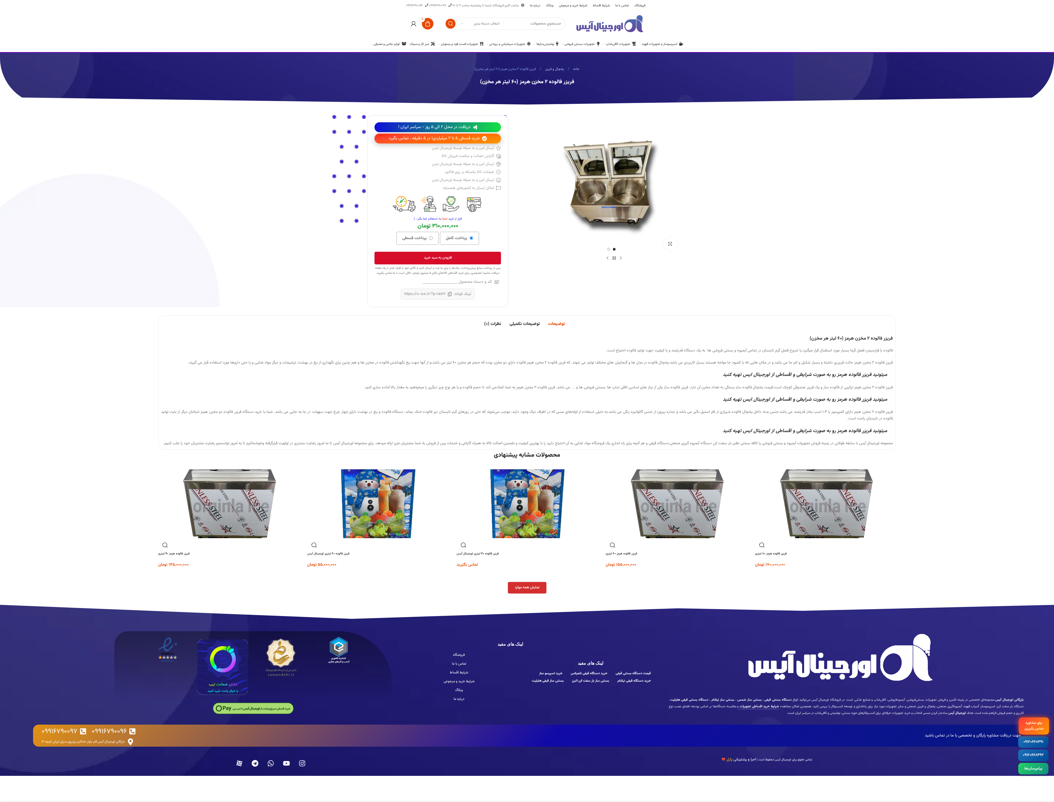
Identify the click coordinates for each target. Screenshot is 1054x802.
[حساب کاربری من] (413, 23)
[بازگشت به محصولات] (614, 258)
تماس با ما (459, 663)
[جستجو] (450, 24)
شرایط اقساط (459, 672)
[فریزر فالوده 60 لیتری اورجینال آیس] (377, 503)
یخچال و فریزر (554, 69)
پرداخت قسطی (415, 238)
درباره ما (459, 699)
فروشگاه (459, 655)
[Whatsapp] (271, 763)
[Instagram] (302, 763)
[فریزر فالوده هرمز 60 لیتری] (676, 503)
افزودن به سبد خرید (438, 258)
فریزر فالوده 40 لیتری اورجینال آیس (478, 553)
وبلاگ (459, 690)
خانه (575, 69)
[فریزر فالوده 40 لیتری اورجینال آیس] (527, 503)
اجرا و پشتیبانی (739, 759)
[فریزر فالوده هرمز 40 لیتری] (228, 503)
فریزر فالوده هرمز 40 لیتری (174, 553)
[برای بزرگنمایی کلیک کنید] (670, 243)
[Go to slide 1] (614, 249)
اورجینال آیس (782, 759)
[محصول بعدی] (607, 258)
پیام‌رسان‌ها (1033, 769)
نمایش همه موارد (527, 587)
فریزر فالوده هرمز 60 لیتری (621, 553)
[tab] (556, 324)
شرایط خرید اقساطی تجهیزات (758, 706)
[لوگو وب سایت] (609, 24)
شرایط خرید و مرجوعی (459, 681)
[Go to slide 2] (608, 249)
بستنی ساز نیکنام (722, 699)
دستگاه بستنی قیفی (777, 699)
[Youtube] (286, 763)
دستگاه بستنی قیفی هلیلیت (689, 699)
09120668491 (1033, 742)
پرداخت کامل (457, 238)
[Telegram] (255, 763)
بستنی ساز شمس (749, 699)
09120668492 (1033, 755)
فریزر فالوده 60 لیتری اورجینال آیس (328, 553)
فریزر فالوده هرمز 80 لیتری (771, 553)
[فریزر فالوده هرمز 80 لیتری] (825, 503)
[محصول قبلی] (621, 258)
